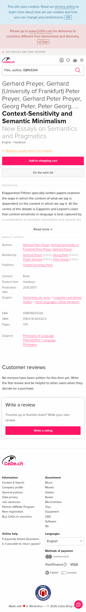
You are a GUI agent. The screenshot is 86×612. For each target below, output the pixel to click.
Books (49, 497)
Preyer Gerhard (32, 259)
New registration (12, 511)
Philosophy (30, 344)
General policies (12, 492)
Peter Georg (60, 259)
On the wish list (43, 172)
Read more (42, 229)
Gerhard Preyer (62, 249)
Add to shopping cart (43, 161)
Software (50, 521)
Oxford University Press (38, 265)
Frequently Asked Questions (20, 539)
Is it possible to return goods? (21, 544)
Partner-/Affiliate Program (18, 507)
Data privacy (10, 497)
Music (49, 482)
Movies (49, 487)
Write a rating (43, 430)
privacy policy (65, 7)
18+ (47, 526)
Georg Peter (60, 255)
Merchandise (53, 502)
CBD (48, 516)
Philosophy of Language (38, 335)
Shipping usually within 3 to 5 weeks (29, 151)
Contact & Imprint (13, 482)
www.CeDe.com (40, 31)
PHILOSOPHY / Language (39, 340)
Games (49, 492)
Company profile (12, 487)
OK (68, 17)
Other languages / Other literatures (57, 302)
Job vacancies (11, 502)
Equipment (52, 511)
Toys (48, 507)
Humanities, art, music (37, 297)
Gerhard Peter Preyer (36, 245)
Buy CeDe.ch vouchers (17, 516)
